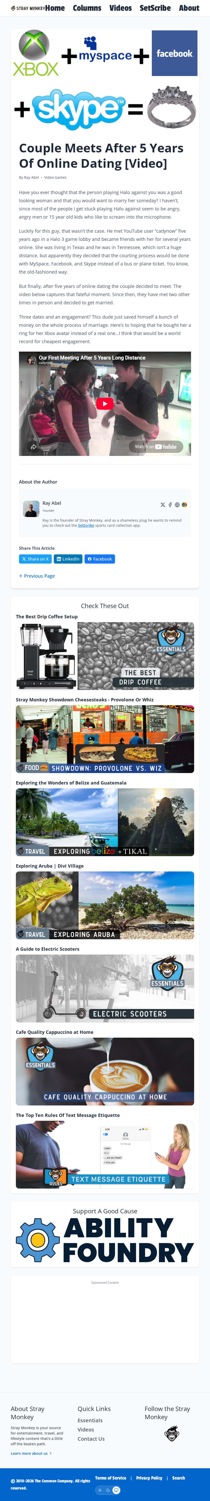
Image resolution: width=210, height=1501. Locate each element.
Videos (120, 8)
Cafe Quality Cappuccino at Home (54, 1032)
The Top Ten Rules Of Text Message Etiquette (68, 1115)
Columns (87, 8)
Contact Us (91, 1438)
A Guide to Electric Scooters (47, 949)
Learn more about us (29, 1453)
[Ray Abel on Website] (177, 504)
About (189, 8)
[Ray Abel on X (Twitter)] (162, 504)
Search (178, 1478)
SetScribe (155, 8)
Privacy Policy (149, 1478)
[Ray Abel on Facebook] (170, 504)
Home (55, 8)
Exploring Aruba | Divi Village (50, 866)
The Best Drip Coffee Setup (47, 616)
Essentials (90, 1420)
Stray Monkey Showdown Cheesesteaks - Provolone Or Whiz (85, 700)
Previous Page (39, 576)
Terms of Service (110, 1478)
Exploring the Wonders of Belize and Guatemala (71, 783)
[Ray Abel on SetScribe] (184, 505)
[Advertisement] (105, 1322)
